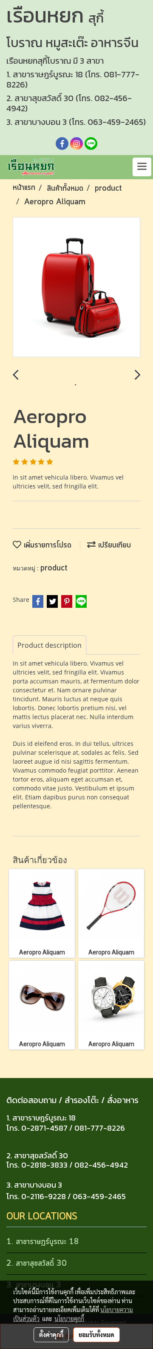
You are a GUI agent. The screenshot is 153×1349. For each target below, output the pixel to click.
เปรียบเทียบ (113, 545)
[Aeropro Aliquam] (76, 287)
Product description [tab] (49, 645)
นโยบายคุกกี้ (69, 1318)
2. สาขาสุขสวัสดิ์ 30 (36, 1263)
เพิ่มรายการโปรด (46, 545)
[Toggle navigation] (142, 167)
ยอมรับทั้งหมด (96, 1334)
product (54, 568)
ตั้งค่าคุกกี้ (51, 1334)
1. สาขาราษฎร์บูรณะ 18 (42, 1241)
